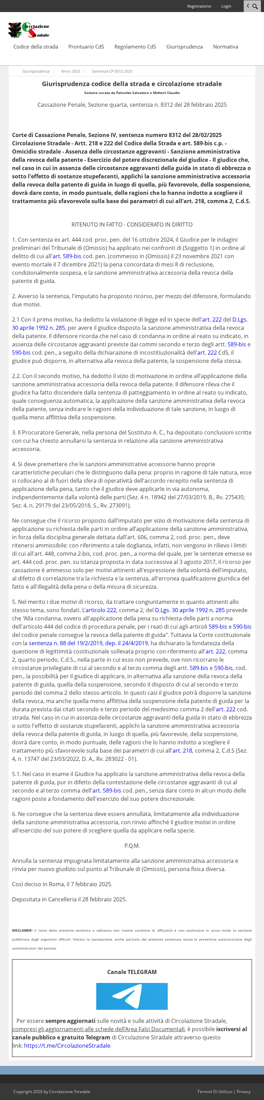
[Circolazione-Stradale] (29, 30)
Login (226, 6)
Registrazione (199, 6)
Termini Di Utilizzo (214, 1091)
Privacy (244, 1091)
